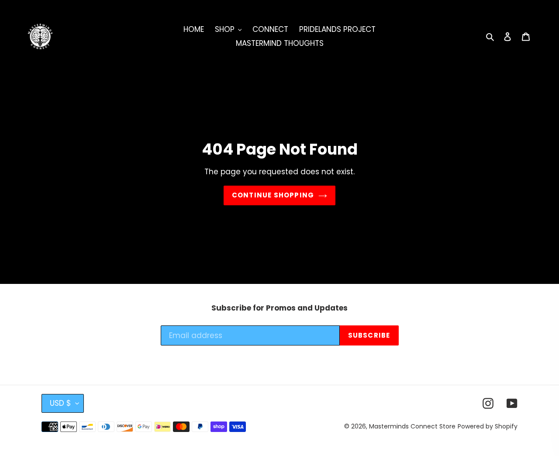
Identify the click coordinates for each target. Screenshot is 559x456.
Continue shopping (273, 195)
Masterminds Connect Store (412, 426)
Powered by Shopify (488, 426)
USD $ (60, 403)
